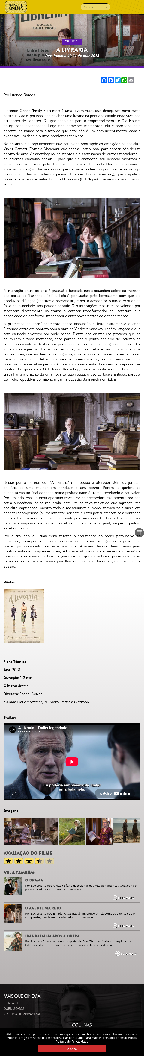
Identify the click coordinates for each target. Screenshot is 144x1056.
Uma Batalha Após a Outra (52, 936)
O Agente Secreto (43, 908)
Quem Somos (14, 1008)
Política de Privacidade (72, 1041)
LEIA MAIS (126, 898)
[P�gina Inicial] (16, 7)
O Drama (34, 880)
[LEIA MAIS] (13, 886)
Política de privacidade (24, 1014)
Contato (11, 1003)
